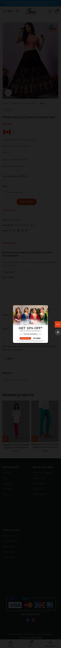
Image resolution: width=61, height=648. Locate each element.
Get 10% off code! (25, 338)
